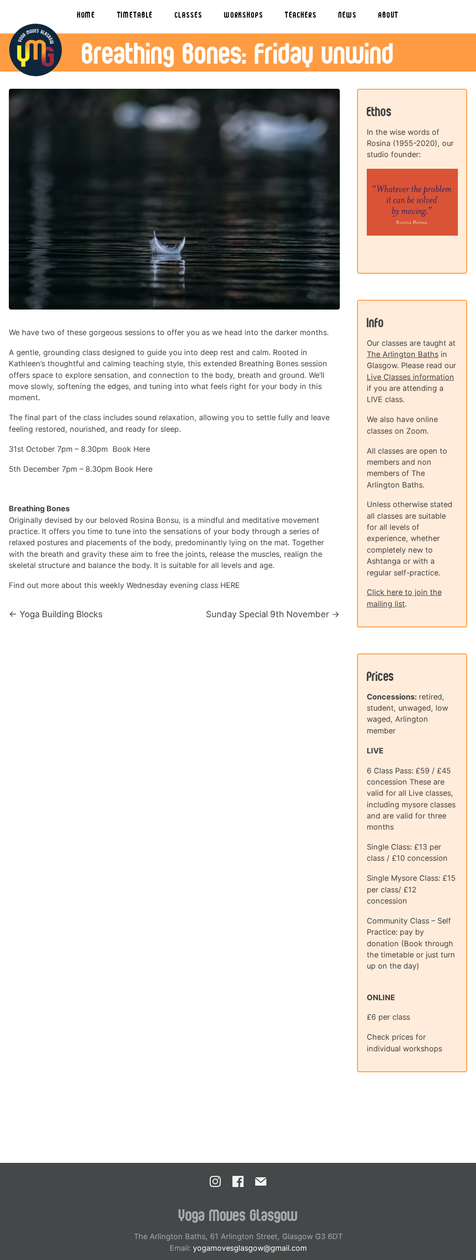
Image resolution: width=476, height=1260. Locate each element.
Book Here (131, 449)
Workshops (244, 14)
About (388, 14)
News (347, 14)
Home (86, 14)
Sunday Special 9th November (267, 614)
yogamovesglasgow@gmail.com (250, 1248)
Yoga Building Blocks (61, 614)
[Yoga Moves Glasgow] (35, 50)
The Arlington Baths (402, 354)
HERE (230, 585)
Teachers (301, 14)
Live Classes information (410, 377)
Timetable (135, 14)
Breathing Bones (268, 363)
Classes (189, 14)
